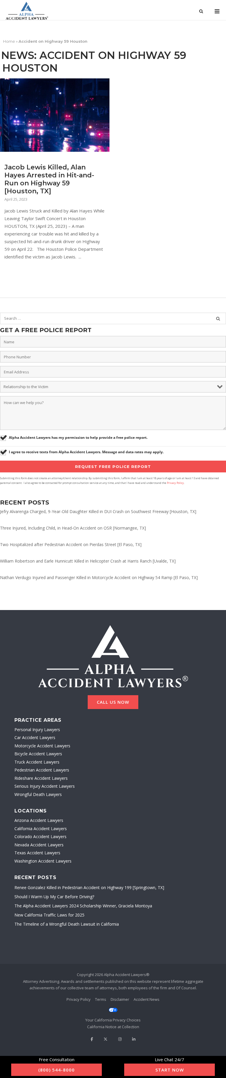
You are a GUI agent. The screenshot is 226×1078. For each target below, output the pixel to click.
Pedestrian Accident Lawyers (41, 770)
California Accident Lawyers (40, 828)
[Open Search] (201, 11)
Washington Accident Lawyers (43, 861)
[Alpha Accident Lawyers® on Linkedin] (134, 1039)
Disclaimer (120, 999)
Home (9, 41)
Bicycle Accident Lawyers (38, 753)
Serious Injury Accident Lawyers (44, 786)
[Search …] (218, 318)
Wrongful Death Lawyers (38, 794)
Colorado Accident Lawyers (40, 836)
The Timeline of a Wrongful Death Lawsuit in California (66, 924)
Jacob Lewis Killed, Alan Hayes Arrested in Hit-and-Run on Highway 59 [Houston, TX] (49, 179)
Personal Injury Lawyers (37, 729)
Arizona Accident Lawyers (38, 820)
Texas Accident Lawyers (37, 853)
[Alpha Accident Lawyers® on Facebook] (91, 1039)
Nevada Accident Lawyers (39, 845)
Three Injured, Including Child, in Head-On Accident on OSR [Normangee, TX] (73, 528)
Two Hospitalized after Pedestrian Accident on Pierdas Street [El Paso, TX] (71, 544)
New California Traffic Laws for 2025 (49, 915)
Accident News (146, 999)
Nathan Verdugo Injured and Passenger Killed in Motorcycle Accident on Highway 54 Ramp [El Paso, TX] (99, 577)
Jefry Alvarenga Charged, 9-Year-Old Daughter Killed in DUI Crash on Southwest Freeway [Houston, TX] (98, 511)
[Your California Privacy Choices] (113, 1015)
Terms (100, 999)
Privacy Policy (175, 483)
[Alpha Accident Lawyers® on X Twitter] (105, 1039)
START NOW (169, 1070)
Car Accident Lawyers (34, 737)
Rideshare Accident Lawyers (41, 778)
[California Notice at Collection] (113, 1026)
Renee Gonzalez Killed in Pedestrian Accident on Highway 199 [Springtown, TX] (89, 887)
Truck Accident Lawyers (36, 762)
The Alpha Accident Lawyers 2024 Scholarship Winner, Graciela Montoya (83, 906)
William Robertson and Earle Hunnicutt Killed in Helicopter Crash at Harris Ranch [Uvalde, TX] (88, 561)
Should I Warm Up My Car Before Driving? (54, 896)
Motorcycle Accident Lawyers (42, 746)
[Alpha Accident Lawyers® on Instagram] (120, 1039)
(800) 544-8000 (56, 1070)
